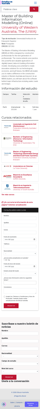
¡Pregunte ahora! (20, 396)
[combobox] (20, 282)
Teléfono (6, 244)
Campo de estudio (9, 361)
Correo (6, 230)
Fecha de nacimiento (10, 237)
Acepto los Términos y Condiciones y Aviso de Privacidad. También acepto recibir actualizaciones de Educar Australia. (20, 298)
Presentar (11, 306)
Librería (17, 406)
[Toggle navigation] (35, 3)
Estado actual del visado (11, 271)
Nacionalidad (8, 251)
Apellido (6, 223)
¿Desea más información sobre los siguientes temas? (18, 279)
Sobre (12, 402)
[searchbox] (4, 283)
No (9, 260)
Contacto (19, 402)
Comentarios (8, 287)
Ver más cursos (8, 194)
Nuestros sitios (30, 404)
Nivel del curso (7, 368)
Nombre (6, 216)
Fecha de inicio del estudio (12, 264)
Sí (6, 260)
